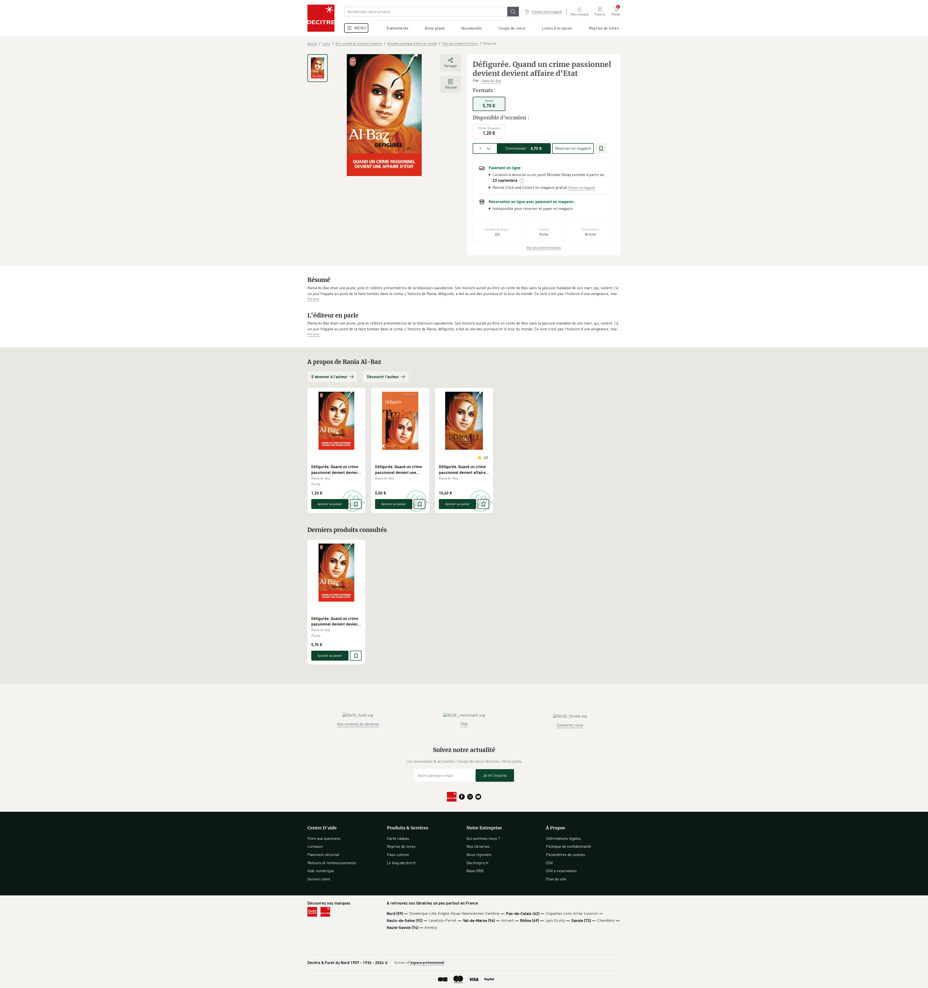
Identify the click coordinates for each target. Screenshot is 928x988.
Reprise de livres (401, 846)
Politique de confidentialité (568, 846)
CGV (549, 862)
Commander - (524, 148)
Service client (318, 879)
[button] (464, 290)
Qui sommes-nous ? (483, 838)
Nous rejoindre (479, 854)
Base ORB (475, 870)
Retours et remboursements (331, 862)
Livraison (315, 846)
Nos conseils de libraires (358, 724)
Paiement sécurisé (323, 854)
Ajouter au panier (330, 504)
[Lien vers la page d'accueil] (320, 18)
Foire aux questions (324, 838)
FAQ (464, 724)
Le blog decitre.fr (401, 862)
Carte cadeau (398, 838)
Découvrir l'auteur (383, 376)
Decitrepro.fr (477, 862)
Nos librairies (478, 846)
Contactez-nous (570, 725)
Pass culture (398, 854)
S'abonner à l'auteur (329, 376)
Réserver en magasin (573, 148)
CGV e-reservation (561, 870)
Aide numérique (320, 870)
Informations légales (563, 838)
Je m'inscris (495, 775)
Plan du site (556, 879)
